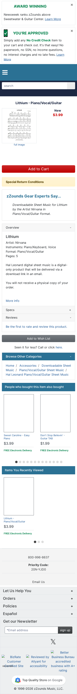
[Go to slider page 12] (57, 461)
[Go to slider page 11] (53, 461)
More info (12, 301)
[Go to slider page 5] (31, 461)
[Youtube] (68, 643)
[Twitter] (53, 643)
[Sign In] (63, 72)
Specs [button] (38, 309)
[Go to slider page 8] (42, 461)
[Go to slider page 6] (35, 461)
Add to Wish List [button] (38, 338)
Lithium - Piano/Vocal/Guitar (14, 520)
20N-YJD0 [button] (38, 567)
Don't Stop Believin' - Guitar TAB (52, 437)
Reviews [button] (38, 317)
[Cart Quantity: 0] (54, 72)
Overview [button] (38, 227)
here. (59, 347)
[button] (5, 72)
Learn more (53, 19)
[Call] (69, 72)
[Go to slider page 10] (50, 461)
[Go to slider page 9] (46, 461)
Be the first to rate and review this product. (36, 326)
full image (19, 144)
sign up (65, 630)
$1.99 (45, 443)
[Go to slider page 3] (23, 461)
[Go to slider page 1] (16, 461)
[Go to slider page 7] (38, 461)
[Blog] (9, 643)
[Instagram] (38, 643)
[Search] (71, 85)
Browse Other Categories (38, 356)
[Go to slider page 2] (20, 461)
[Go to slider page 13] (61, 461)
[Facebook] (24, 643)
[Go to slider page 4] (27, 461)
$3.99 (9, 443)
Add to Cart (38, 169)
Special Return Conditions (25, 182)
